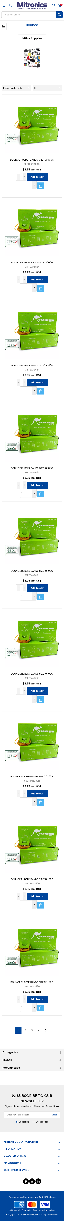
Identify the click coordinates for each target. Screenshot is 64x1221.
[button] (34, 185)
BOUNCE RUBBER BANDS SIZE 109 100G (32, 159)
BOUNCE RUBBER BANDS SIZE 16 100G (32, 468)
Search (59, 14)
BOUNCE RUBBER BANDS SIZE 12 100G (32, 262)
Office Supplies (32, 38)
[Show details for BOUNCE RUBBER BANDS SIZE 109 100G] (32, 125)
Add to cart (37, 177)
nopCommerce (26, 1197)
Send (54, 1114)
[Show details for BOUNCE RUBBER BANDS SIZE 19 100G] (32, 639)
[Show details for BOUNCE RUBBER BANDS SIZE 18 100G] (32, 536)
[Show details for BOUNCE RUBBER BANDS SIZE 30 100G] (32, 741)
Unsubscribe (42, 1121)
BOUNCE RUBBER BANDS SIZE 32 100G (32, 879)
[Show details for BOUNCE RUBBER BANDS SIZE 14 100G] (32, 330)
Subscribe (24, 1121)
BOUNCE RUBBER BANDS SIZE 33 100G (32, 982)
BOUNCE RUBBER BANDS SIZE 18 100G (32, 571)
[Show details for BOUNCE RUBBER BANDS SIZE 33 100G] (32, 947)
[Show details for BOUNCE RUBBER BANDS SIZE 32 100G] (32, 844)
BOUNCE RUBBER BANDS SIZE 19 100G (32, 673)
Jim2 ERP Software (47, 1197)
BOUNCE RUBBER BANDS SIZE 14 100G (32, 365)
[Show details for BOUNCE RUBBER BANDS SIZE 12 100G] (32, 228)
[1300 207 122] (54, 5)
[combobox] (26, 185)
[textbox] (28, 14)
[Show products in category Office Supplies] (32, 58)
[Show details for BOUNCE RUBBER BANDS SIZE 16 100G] (32, 433)
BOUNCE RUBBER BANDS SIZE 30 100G (32, 776)
